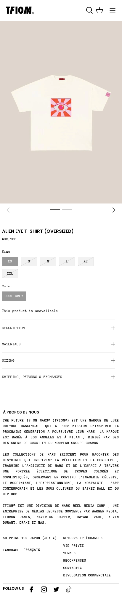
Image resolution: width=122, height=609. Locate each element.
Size (6, 252)
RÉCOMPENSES (74, 560)
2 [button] (67, 209)
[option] (61, 112)
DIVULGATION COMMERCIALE (87, 575)
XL (86, 261)
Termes (69, 553)
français (32, 550)
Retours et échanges (83, 538)
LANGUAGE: (12, 550)
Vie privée (73, 546)
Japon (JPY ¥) (43, 538)
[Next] (114, 210)
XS (10, 261)
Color (7, 286)
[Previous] (8, 210)
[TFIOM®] (20, 10)
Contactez (72, 568)
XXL (10, 273)
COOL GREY (14, 296)
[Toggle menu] (112, 10)
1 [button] (55, 209)
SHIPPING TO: (15, 538)
